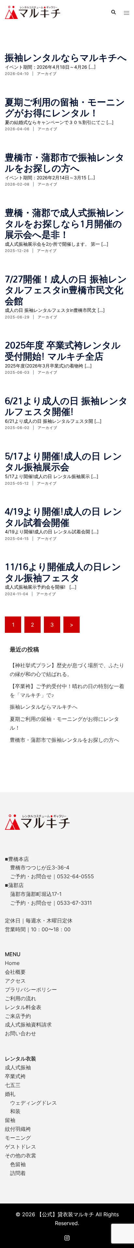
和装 (15, 1111)
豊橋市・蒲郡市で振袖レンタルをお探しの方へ (65, 162)
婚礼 (10, 1094)
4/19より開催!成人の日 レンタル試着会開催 (63, 516)
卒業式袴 (15, 1076)
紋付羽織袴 (18, 1129)
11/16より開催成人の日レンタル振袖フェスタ (63, 572)
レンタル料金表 (23, 1007)
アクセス (15, 980)
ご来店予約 (18, 1016)
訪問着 (18, 1173)
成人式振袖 (18, 1067)
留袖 (10, 1120)
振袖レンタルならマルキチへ (66, 57)
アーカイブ (47, 73)
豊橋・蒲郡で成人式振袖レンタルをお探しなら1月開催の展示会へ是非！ (64, 223)
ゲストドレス (20, 1146)
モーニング (18, 1137)
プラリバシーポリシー (31, 989)
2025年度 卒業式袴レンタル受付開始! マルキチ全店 (63, 350)
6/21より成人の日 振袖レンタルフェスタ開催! (66, 406)
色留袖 (18, 1164)
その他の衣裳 (20, 1155)
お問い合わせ (20, 1033)
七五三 (12, 1085)
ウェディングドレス (33, 1102)
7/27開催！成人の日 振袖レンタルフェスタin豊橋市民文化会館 (66, 290)
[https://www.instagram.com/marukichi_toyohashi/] (67, 1237)
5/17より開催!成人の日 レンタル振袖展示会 (63, 461)
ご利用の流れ (20, 998)
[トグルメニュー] (126, 12)
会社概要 (15, 972)
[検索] (113, 12)
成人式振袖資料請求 (28, 1024)
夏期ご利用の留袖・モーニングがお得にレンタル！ (65, 107)
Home (12, 963)
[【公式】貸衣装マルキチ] (32, 12)
